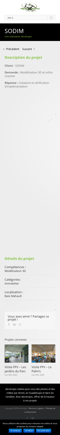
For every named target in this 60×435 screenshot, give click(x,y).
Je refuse (29, 431)
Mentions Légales (36, 408)
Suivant (27, 49)
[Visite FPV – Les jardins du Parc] (16, 353)
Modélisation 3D (15, 271)
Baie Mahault (13, 296)
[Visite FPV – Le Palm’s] (43, 353)
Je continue (15, 431)
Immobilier (12, 283)
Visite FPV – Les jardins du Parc (15, 369)
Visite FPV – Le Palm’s (42, 369)
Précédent (12, 49)
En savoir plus (44, 431)
